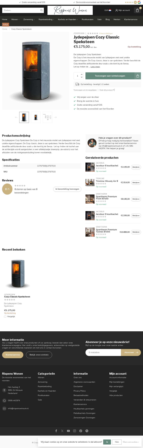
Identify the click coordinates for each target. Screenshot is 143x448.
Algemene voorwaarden (84, 382)
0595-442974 (14, 400)
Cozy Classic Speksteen (21, 29)
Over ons (78, 377)
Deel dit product (106, 90)
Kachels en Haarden (67, 19)
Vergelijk (11, 316)
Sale (99, 19)
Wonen (14, 19)
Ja (107, 442)
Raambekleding (45, 19)
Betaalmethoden (81, 395)
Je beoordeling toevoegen (67, 189)
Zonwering (28, 19)
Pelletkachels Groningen (84, 413)
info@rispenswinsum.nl (18, 408)
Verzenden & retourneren (85, 400)
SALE (5, 24)
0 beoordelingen (106, 33)
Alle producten (116, 395)
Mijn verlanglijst (116, 386)
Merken (117, 19)
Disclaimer (78, 386)
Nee (117, 442)
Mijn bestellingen (116, 382)
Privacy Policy (80, 391)
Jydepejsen (79, 33)
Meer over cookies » (131, 442)
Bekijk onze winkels (39, 354)
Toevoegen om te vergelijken (85, 90)
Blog (108, 19)
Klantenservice (130, 19)
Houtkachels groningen (84, 408)
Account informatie (117, 377)
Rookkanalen (87, 19)
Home (4, 19)
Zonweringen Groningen (84, 417)
